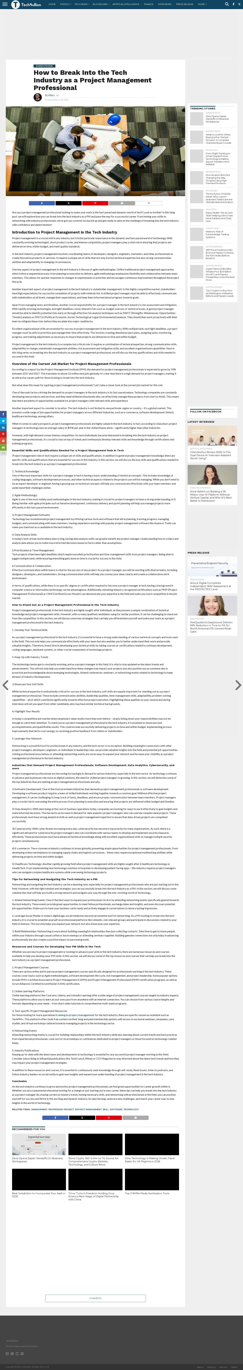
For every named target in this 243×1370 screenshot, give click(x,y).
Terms (234, 1367)
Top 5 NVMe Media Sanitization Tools (147, 1193)
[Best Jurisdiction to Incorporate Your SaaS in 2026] (39, 1185)
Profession (55, 1109)
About (200, 1367)
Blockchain (100, 4)
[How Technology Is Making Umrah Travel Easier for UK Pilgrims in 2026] (152, 1150)
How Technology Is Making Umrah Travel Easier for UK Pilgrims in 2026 (150, 1160)
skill (106, 1109)
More (201, 4)
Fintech (64, 4)
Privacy (223, 1367)
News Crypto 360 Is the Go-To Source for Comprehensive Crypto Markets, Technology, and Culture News (93, 1161)
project (69, 1109)
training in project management (75, 1014)
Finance (149, 4)
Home (52, 4)
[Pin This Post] (95, 202)
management (39, 1109)
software (116, 1109)
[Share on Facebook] (42, 202)
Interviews (164, 4)
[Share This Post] (68, 202)
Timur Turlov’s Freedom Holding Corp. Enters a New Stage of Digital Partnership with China (93, 1196)
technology (131, 1109)
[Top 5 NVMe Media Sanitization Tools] (152, 1185)
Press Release (184, 4)
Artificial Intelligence (126, 4)
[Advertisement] (121, 34)
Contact (211, 1367)
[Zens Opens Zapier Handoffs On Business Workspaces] (39, 1150)
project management (88, 1109)
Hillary (51, 95)
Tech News (81, 4)
